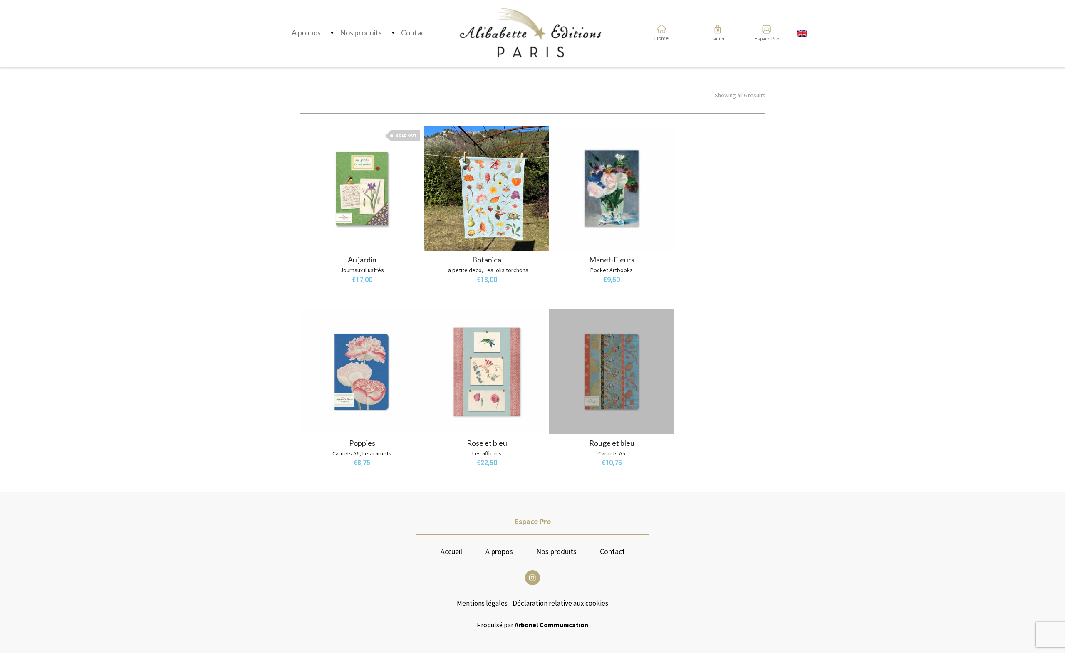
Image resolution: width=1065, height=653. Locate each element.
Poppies (362, 443)
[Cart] (717, 29)
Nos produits (556, 551)
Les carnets (376, 453)
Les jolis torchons (506, 270)
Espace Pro (764, 38)
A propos (499, 551)
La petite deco (464, 270)
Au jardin (362, 259)
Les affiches (487, 453)
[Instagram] (532, 577)
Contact (612, 551)
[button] (443, 232)
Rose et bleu (487, 443)
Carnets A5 (611, 453)
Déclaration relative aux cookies (560, 603)
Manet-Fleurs (611, 259)
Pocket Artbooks (611, 270)
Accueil (451, 551)
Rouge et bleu (611, 443)
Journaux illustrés (362, 270)
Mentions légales (482, 603)
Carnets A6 (345, 453)
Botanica (486, 259)
